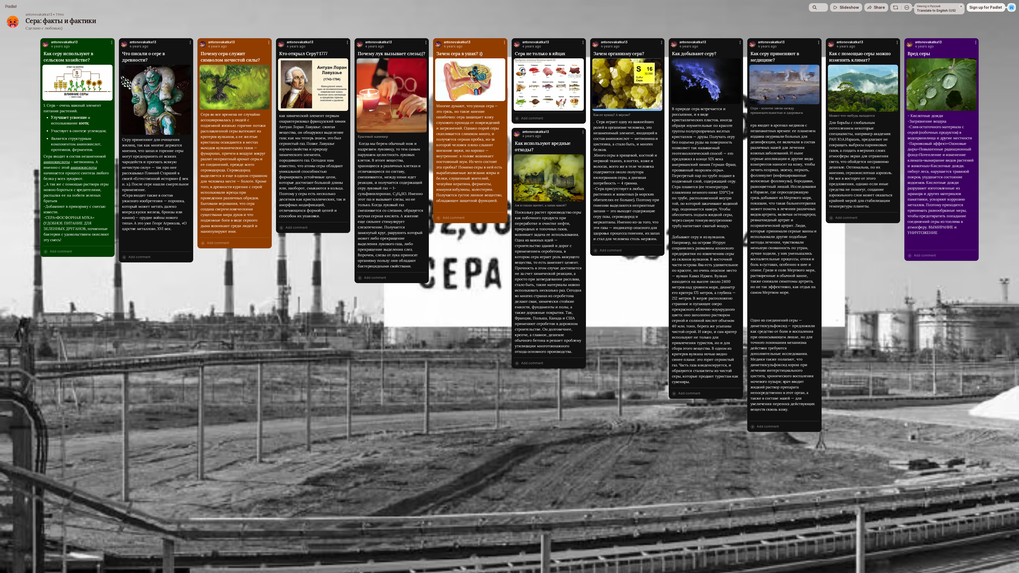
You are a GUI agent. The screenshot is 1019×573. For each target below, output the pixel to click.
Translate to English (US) (936, 10)
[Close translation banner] (961, 6)
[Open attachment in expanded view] (77, 83)
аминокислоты (57, 161)
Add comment (61, 251)
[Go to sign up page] (1011, 7)
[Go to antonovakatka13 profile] (45, 44)
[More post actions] (112, 42)
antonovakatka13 (38, 14)
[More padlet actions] (906, 7)
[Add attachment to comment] (45, 251)
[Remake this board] (895, 7)
